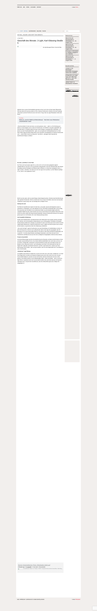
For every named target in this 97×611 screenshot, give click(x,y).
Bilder (25, 34)
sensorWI (29, 567)
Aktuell (26, 31)
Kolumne (39, 31)
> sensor (75, 7)
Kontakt (39, 7)
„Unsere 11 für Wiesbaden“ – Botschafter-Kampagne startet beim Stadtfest (72, 70)
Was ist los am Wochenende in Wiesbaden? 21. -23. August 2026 (71, 40)
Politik (44, 31)
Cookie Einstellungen (38, 599)
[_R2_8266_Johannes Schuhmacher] (40, 512)
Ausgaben (33, 7)
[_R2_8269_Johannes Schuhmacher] (25, 512)
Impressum (22, 599)
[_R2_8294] (25, 413)
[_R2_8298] (56, 314)
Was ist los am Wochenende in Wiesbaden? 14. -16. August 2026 (71, 47)
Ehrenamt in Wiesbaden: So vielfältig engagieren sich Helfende (72, 52)
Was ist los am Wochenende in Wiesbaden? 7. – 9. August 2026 (71, 58)
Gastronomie (32, 31)
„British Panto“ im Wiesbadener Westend (72, 82)
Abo (24, 7)
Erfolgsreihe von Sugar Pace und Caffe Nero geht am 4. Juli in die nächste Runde (72, 77)
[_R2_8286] (56, 413)
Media (27, 7)
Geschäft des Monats (35, 34)
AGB (18, 599)
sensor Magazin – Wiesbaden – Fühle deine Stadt (70, 3)
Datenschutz (29, 599)
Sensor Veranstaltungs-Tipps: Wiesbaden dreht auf (34, 565)
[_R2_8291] (40, 413)
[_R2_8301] (40, 265)
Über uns (19, 7)
